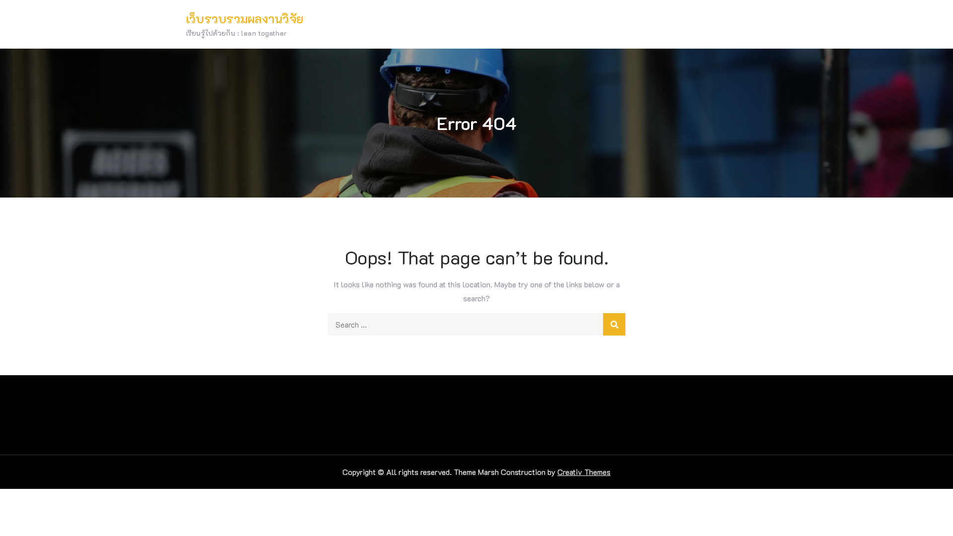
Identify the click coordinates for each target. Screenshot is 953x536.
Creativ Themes (584, 472)
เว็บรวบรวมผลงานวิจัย (244, 18)
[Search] (614, 324)
